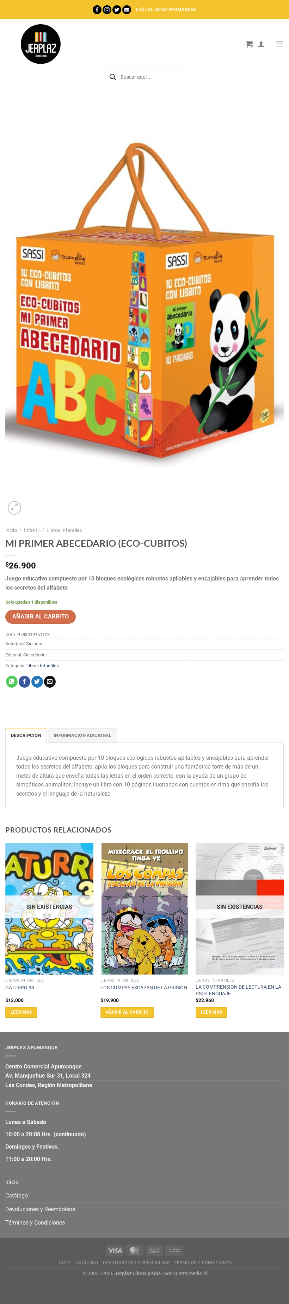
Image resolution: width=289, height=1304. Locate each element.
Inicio (11, 530)
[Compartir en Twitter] (37, 682)
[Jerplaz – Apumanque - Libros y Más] (40, 44)
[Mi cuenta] (261, 44)
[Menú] (279, 43)
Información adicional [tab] (82, 735)
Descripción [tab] (26, 735)
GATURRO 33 (19, 988)
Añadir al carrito (40, 617)
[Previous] (5, 936)
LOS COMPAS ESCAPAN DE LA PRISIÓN (143, 988)
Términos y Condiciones (35, 1222)
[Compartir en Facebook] (24, 682)
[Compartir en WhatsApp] (12, 682)
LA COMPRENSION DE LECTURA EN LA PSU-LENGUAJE (238, 990)
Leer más (21, 1012)
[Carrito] (249, 44)
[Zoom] (14, 508)
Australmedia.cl (190, 1274)
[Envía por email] (50, 682)
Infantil (31, 530)
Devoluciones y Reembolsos (40, 1209)
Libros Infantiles (64, 530)
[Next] (283, 936)
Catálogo (16, 1195)
